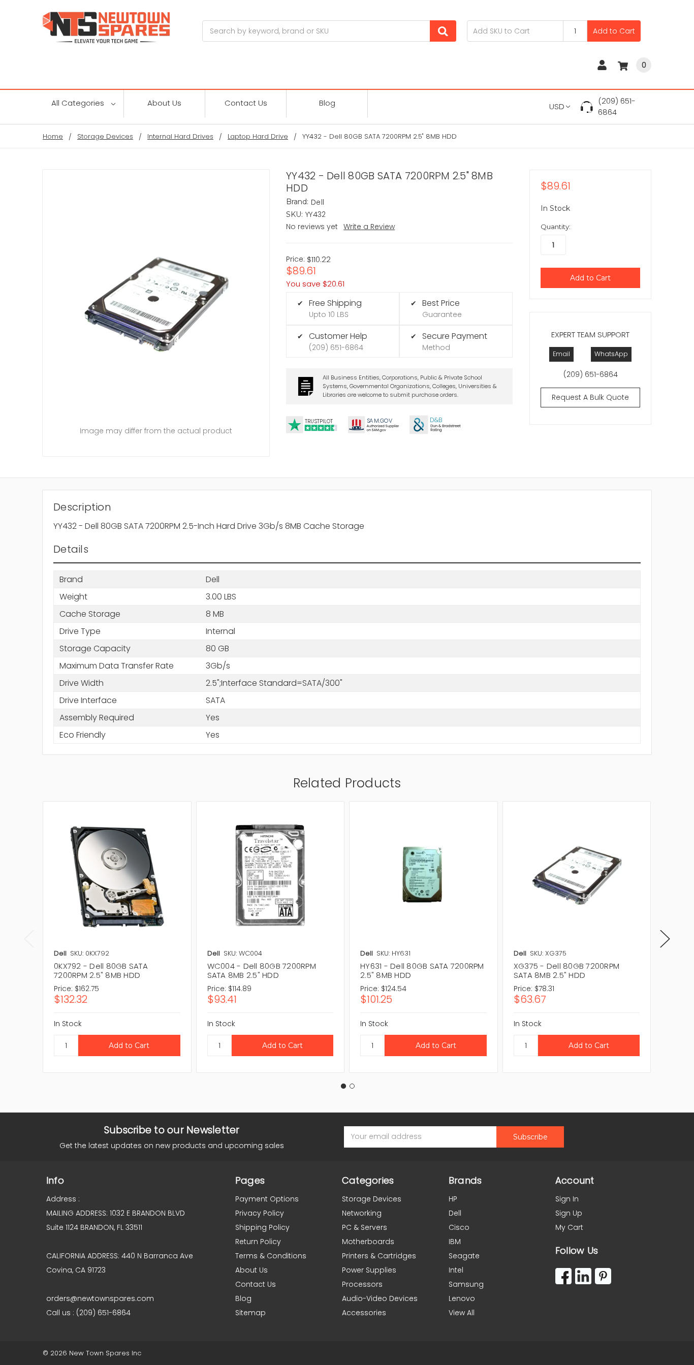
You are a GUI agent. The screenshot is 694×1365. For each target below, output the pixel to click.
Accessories (364, 1313)
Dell (455, 1213)
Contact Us (246, 103)
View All (462, 1313)
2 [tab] (352, 1086)
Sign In (567, 1199)
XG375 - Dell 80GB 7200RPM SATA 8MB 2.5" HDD (566, 970)
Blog (327, 103)
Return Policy (258, 1241)
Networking (362, 1213)
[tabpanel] (117, 937)
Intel (456, 1270)
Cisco (459, 1227)
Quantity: (556, 227)
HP (453, 1199)
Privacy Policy (259, 1213)
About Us (164, 103)
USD (556, 106)
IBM (455, 1241)
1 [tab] (343, 1086)
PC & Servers (364, 1227)
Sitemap (250, 1313)
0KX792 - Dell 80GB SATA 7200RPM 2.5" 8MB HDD (101, 970)
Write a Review (369, 226)
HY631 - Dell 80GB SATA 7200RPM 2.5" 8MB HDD (422, 970)
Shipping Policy (262, 1227)
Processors (362, 1284)
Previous (29, 939)
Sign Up (568, 1213)
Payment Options (267, 1199)
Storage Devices (371, 1199)
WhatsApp (611, 354)
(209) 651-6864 (617, 107)
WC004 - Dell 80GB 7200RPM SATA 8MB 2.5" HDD (261, 970)
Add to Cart (614, 31)
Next (665, 939)
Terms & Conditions (270, 1256)
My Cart (569, 1227)
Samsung (466, 1284)
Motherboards (368, 1241)
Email (561, 354)
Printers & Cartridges (379, 1256)
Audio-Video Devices (380, 1298)
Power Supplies (369, 1270)
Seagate (464, 1256)
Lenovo (462, 1298)
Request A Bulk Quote (590, 397)
